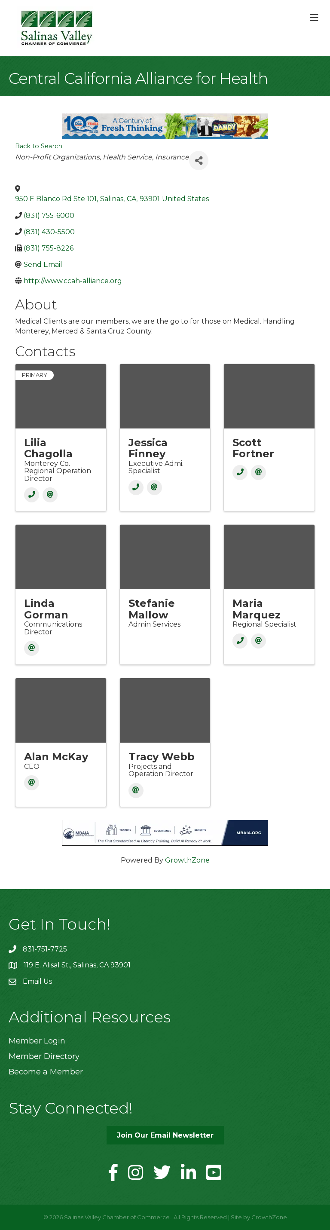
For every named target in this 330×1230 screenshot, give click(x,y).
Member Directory (44, 1056)
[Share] (198, 160)
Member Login (37, 1041)
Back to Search (38, 146)
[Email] (50, 494)
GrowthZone (187, 860)
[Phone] (31, 494)
